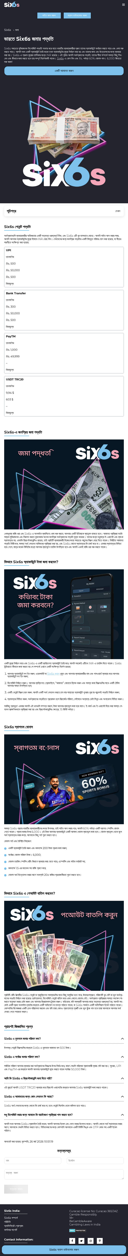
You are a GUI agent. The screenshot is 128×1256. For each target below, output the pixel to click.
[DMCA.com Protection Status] (77, 1231)
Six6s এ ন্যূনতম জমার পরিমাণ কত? (22, 1038)
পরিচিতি (7, 1222)
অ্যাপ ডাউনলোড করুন (77, 15)
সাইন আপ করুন (49, 15)
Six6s (60, 58)
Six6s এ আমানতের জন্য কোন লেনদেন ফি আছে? (29, 1096)
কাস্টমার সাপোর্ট (10, 1230)
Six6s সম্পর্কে (11, 1218)
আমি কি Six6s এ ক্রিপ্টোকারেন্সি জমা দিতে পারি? (28, 1078)
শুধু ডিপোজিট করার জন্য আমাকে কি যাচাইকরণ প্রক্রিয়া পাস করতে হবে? (38, 1114)
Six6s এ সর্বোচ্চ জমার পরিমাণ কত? (22, 1057)
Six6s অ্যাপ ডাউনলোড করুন (64, 1249)
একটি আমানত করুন (64, 70)
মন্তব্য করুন (16, 1189)
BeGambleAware (80, 1221)
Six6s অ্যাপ (53, 673)
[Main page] (11, 4)
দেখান (117, 211)
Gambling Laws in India (84, 1224)
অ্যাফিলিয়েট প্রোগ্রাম (13, 1226)
